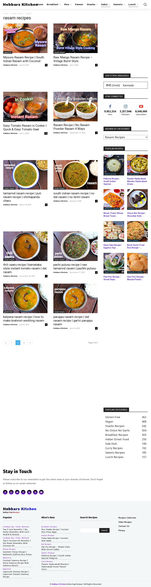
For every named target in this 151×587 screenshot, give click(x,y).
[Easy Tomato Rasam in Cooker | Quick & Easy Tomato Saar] (25, 107)
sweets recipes (110, 174)
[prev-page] (5, 342)
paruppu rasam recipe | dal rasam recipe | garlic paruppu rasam (73, 320)
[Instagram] (11, 492)
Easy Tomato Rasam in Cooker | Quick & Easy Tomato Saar (25, 127)
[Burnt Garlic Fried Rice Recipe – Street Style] (137, 231)
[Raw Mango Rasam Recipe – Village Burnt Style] (75, 38)
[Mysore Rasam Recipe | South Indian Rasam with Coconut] (25, 38)
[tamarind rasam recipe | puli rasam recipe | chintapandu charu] (25, 175)
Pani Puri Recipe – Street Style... (112, 278)
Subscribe (141, 105)
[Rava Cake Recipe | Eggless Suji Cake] (114, 231)
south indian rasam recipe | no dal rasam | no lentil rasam (73, 195)
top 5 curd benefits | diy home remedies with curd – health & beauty (17, 532)
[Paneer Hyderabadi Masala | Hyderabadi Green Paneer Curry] (137, 165)
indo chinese (133, 240)
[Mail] (17, 492)
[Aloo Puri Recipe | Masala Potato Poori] (137, 263)
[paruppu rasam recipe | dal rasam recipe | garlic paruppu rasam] (75, 298)
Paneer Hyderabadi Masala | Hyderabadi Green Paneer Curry (55, 566)
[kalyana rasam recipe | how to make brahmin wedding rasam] (25, 298)
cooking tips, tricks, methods (16, 527)
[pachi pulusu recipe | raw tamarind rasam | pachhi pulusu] (75, 246)
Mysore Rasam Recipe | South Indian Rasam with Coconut (23, 59)
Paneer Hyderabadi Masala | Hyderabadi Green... (137, 181)
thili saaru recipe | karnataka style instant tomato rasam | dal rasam (25, 268)
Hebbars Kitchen (10, 65)
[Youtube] (41, 492)
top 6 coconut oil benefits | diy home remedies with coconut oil (17, 543)
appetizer (7, 52)
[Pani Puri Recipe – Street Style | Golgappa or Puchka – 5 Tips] (114, 263)
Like (110, 105)
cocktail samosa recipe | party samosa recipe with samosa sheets (16, 563)
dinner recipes (9, 121)
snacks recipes (48, 535)
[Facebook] (5, 492)
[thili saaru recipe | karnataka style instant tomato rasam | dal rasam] (25, 246)
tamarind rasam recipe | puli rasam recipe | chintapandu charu (22, 197)
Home (5, 13)
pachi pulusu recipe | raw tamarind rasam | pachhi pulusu (74, 266)
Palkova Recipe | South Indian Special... (111, 181)
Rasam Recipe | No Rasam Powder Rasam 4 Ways (71, 126)
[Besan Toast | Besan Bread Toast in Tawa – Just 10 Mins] (114, 199)
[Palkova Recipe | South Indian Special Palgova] (114, 165)
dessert (131, 208)
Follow (125, 105)
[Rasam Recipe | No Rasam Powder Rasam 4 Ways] (75, 106)
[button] (144, 4)
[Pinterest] (23, 492)
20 (46, 133)
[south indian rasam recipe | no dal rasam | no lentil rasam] (75, 175)
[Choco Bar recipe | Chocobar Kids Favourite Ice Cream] (137, 199)
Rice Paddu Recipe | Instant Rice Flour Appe (55, 530)
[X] (35, 492)
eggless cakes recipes (113, 240)
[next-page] (30, 342)
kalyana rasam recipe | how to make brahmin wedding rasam (23, 318)
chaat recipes (110, 272)
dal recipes (46, 544)
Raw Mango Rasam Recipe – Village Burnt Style (72, 59)
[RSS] (29, 492)
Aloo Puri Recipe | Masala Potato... (135, 278)
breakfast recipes (111, 208)
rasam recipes (17, 13)
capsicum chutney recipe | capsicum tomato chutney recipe (16, 574)
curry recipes (133, 174)
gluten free (8, 312)
